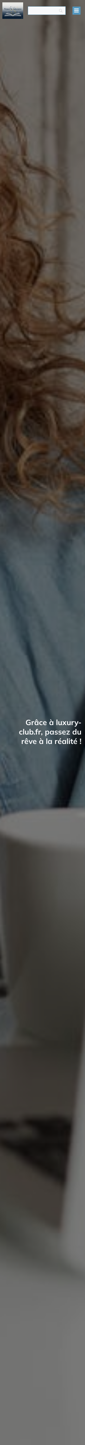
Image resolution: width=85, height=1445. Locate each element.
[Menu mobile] (76, 11)
